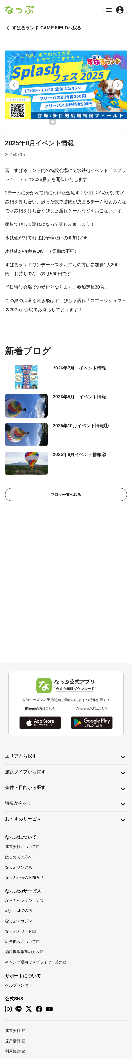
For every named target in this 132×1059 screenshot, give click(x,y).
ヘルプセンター (18, 985)
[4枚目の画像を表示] (79, 121)
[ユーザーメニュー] (114, 10)
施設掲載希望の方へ (22, 952)
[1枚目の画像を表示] (52, 121)
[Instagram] (8, 1009)
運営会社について (20, 846)
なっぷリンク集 (18, 867)
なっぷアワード (18, 931)
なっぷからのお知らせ (24, 877)
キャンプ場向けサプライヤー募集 (34, 962)
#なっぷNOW (16, 911)
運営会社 (13, 1031)
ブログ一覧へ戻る (66, 494)
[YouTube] (49, 1009)
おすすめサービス (23, 818)
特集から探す (18, 803)
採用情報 (13, 1041)
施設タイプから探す (25, 771)
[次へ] (118, 85)
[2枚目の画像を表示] (61, 121)
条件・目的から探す (25, 787)
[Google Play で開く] (92, 722)
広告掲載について (20, 941)
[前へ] (14, 85)
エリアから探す (21, 755)
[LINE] (18, 1009)
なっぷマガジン (18, 921)
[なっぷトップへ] (19, 10)
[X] (29, 1009)
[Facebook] (39, 1009)
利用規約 (13, 1051)
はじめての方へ (18, 857)
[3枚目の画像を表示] (70, 121)
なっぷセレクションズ (24, 900)
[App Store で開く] (40, 722)
